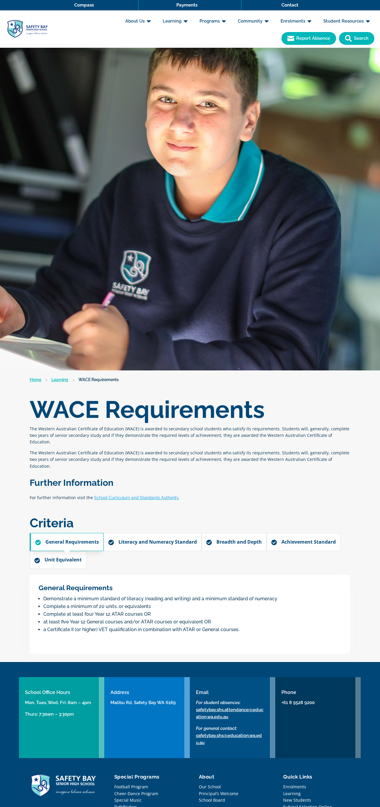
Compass (84, 5)
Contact (289, 5)
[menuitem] (138, 21)
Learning (59, 379)
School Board (212, 800)
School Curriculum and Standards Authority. (136, 497)
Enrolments (294, 787)
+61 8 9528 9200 (298, 702)
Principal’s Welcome (218, 793)
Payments (186, 5)
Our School (210, 787)
